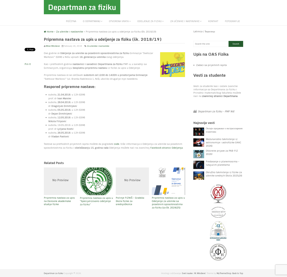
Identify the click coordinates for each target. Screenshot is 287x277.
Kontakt (213, 21)
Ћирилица (210, 31)
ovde (116, 143)
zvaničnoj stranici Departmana (220, 96)
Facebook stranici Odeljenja (166, 147)
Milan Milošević (53, 46)
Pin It (28, 64)
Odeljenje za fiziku (149, 21)
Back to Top (237, 273)
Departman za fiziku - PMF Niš (216, 111)
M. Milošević (200, 273)
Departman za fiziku (82, 7)
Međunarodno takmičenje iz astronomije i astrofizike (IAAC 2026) (223, 142)
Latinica (197, 31)
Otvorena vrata (119, 21)
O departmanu (91, 21)
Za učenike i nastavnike (184, 21)
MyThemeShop (224, 273)
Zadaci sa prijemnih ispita (211, 65)
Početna (71, 21)
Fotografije (232, 21)
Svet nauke (187, 273)
